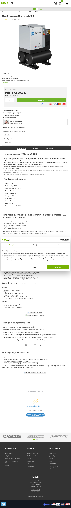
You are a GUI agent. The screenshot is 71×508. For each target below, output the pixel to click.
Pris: (8, 93)
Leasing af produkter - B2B (12, 458)
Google (44, 340)
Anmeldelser (52, 463)
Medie (51, 458)
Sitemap (7, 465)
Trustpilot (36, 340)
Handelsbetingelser (10, 453)
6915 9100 (36, 492)
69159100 (20, 123)
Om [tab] (59, 245)
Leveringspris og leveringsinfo (13, 113)
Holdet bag (52, 453)
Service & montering (32, 453)
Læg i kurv (41, 100)
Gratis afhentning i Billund (12, 115)
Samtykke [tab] (12, 245)
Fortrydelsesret (9, 456)
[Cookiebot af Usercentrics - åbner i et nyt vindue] (61, 240)
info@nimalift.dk (35, 490)
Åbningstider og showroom (35, 496)
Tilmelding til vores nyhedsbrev (54, 467)
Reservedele (30, 461)
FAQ (28, 463)
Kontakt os (30, 458)
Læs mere (5, 82)
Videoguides (30, 466)
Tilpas (34, 267)
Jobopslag (52, 456)
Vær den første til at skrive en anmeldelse (35, 415)
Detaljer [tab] (35, 245)
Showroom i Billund (10, 117)
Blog (50, 461)
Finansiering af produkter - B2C (12, 462)
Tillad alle (58, 267)
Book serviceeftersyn (33, 456)
